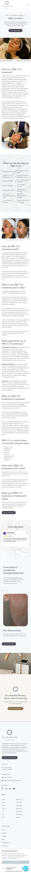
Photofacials (6, 636)
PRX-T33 (22, 634)
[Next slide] (28, 229)
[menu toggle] (27, 4)
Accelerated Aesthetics (10, 583)
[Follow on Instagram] (5, 789)
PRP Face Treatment (19, 636)
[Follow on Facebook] (3, 789)
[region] (15, 861)
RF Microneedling (8, 634)
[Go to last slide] (3, 229)
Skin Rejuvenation (12, 630)
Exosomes (17, 634)
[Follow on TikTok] (9, 789)
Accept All (15, 862)
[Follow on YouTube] (13, 789)
